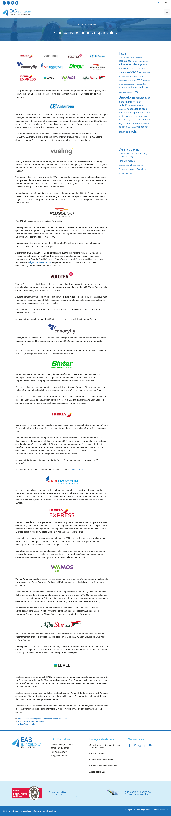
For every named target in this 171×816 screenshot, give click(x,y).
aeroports (139, 57)
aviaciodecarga (134, 64)
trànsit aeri (124, 132)
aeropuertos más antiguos (140, 61)
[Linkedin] (12, 3)
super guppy (132, 127)
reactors (146, 119)
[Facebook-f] (129, 745)
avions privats (131, 80)
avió (139, 80)
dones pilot (128, 92)
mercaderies (122, 109)
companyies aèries (140, 84)
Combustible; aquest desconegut (31, 721)
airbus (122, 64)
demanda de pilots (140, 87)
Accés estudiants (127, 173)
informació (140, 105)
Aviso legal (127, 810)
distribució (122, 92)
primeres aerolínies (135, 120)
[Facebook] (16, 3)
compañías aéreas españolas (55, 719)
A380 (127, 57)
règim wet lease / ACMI (40, 262)
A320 (123, 57)
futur (127, 101)
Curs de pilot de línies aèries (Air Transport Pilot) (104, 746)
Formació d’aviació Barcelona (132, 169)
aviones (21, 719)
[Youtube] (150, 745)
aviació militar (130, 68)
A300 (120, 57)
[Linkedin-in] (144, 745)
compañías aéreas (124, 87)
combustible (146, 80)
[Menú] (167, 12)
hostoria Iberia (132, 105)
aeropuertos (125, 61)
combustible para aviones (126, 84)
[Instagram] (4, 3)
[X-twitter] (8, 3)
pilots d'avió (131, 116)
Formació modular (127, 161)
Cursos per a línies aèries (131, 165)
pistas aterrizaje (143, 116)
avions (142, 72)
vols (133, 131)
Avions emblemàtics (132, 76)
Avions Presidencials (26, 724)
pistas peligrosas (124, 120)
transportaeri (143, 126)
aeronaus (133, 57)
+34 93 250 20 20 (58, 752)
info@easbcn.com (58, 756)
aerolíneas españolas (33, 719)
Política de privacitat (142, 810)
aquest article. (76, 469)
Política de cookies (160, 810)
